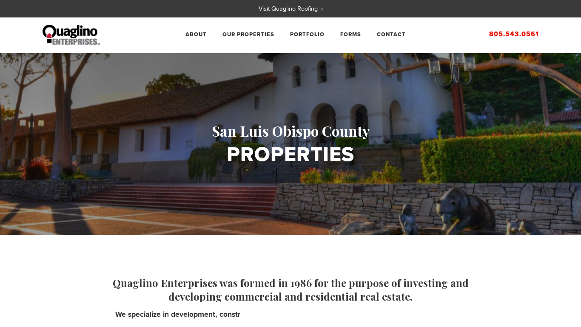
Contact (391, 34)
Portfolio (307, 34)
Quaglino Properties (71, 35)
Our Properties (248, 34)
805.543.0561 (514, 34)
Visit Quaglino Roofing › (291, 8)
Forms (350, 34)
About (196, 34)
